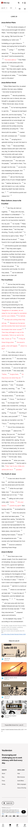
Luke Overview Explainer (11, 715)
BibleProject (6, 660)
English (3, 729)
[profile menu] (24, 2)
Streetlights (6, 717)
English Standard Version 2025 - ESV (14, 729)
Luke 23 (3, 8)
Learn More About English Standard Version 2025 (13, 634)
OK (23, 811)
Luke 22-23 (8, 658)
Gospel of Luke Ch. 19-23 (12, 677)
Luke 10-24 (8, 696)
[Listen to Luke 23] (19, 8)
